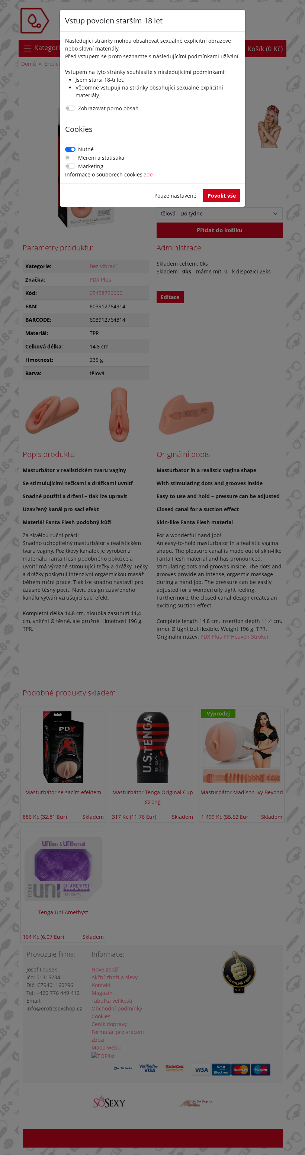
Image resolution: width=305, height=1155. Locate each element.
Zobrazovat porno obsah (108, 108)
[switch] (70, 108)
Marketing (90, 166)
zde (148, 174)
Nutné (86, 149)
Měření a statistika (101, 157)
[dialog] (152, 577)
